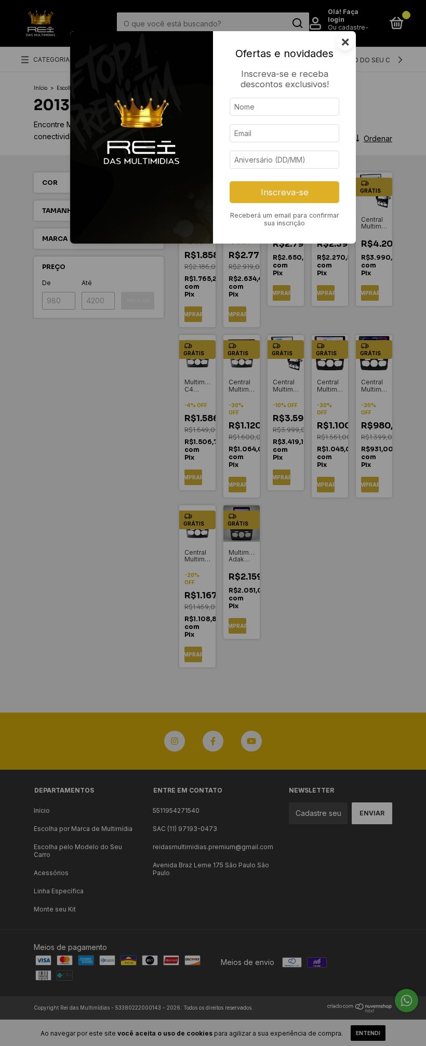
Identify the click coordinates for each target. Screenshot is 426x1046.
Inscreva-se (285, 192)
